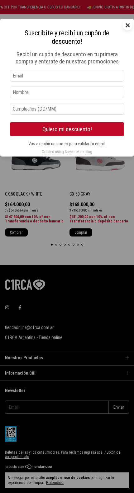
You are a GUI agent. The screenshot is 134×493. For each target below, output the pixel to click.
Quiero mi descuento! (67, 129)
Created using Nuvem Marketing (67, 151)
